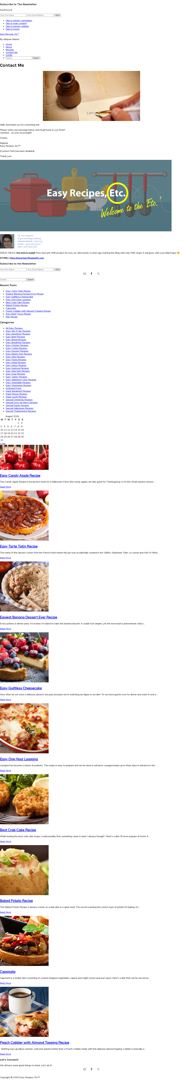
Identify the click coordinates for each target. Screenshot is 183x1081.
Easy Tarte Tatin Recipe (18, 291)
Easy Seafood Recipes (17, 368)
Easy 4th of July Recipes (18, 331)
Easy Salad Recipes (16, 362)
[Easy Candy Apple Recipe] (24, 469)
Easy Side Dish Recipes (18, 371)
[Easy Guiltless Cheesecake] (24, 681)
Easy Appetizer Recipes (18, 333)
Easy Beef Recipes (15, 336)
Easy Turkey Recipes (16, 376)
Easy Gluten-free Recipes (19, 353)
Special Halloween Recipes (19, 408)
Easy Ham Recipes (15, 356)
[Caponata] (24, 965)
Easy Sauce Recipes (16, 365)
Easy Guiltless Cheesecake (19, 296)
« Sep (3, 443)
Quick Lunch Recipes (16, 396)
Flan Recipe (12, 316)
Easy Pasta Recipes (16, 359)
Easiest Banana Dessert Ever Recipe (25, 293)
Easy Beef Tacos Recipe (18, 313)
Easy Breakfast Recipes (18, 342)
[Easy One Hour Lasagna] (24, 752)
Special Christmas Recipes (19, 399)
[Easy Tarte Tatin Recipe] (24, 539)
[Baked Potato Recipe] (24, 894)
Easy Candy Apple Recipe (20, 475)
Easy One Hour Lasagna (18, 299)
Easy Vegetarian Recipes (18, 385)
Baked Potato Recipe (17, 305)
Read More (5, 487)
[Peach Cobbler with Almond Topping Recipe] (24, 1036)
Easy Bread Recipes (16, 339)
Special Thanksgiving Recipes (21, 411)
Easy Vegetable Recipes (18, 382)
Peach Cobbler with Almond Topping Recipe (28, 311)
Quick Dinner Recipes (16, 393)
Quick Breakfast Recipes (18, 391)
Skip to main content (16, 23)
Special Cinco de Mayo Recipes (22, 402)
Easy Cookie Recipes (16, 348)
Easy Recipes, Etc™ (9, 34)
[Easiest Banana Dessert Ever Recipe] (24, 610)
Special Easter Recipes (17, 405)
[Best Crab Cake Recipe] (24, 823)
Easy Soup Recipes (15, 373)
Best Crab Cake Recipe (17, 302)
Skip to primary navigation (19, 20)
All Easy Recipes (14, 328)
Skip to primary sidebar (17, 26)
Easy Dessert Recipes (17, 351)
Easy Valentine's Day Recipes (21, 379)
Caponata (11, 308)
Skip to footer (13, 29)
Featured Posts (13, 388)
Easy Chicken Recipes (17, 345)
